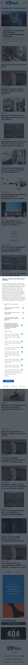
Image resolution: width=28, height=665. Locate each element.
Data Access (14, 386)
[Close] (25, 279)
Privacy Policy (22, 386)
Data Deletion (6, 386)
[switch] (22, 308)
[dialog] (14, 332)
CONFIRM (8, 381)
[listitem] (14, 305)
